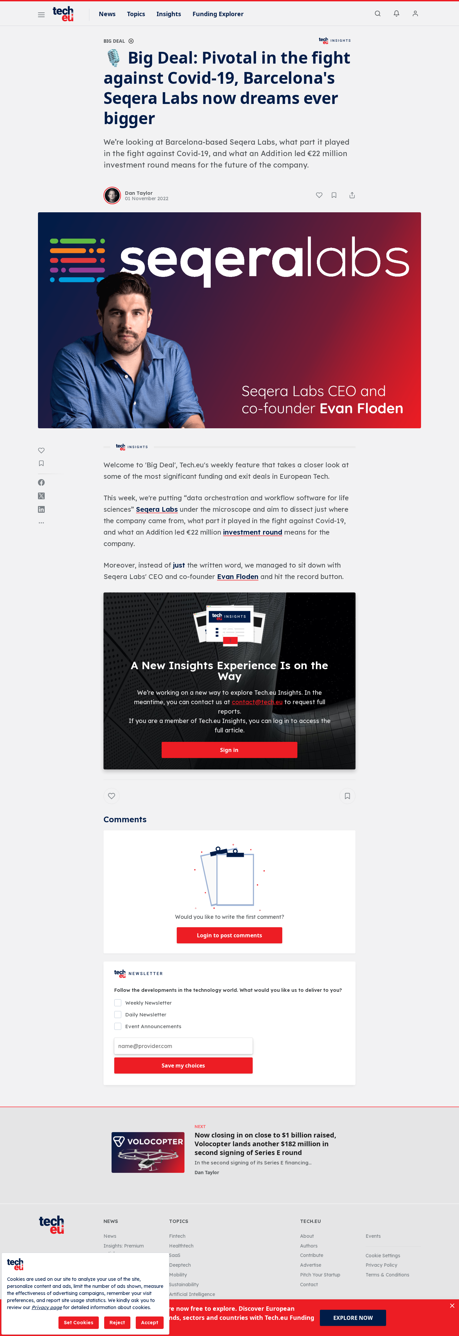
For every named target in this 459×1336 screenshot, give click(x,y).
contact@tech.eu (257, 702)
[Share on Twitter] (41, 496)
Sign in (229, 750)
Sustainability (184, 1284)
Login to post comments (229, 935)
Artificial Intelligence (192, 1294)
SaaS (174, 1255)
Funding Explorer (218, 14)
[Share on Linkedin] (41, 509)
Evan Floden (237, 576)
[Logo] (66, 14)
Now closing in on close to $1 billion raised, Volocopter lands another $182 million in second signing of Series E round (265, 1144)
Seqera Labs (157, 509)
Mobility (178, 1275)
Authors (309, 1246)
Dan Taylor (207, 1172)
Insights (169, 14)
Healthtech (181, 1246)
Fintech (177, 1236)
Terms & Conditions (387, 1275)
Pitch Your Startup (320, 1275)
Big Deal (114, 41)
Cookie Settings (383, 1256)
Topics (136, 14)
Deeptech (180, 1265)
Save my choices (183, 1065)
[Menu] (41, 15)
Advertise (310, 1265)
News (107, 14)
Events (373, 1236)
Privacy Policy (381, 1265)
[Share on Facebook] (41, 482)
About (307, 1236)
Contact (309, 1284)
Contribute (311, 1255)
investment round (252, 532)
